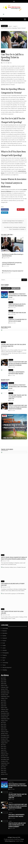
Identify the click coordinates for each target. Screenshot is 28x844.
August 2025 (4, 698)
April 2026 (3, 683)
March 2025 (4, 707)
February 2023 (4, 753)
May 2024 (3, 726)
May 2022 (3, 770)
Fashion (4, 635)
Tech (3, 660)
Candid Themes (19, 841)
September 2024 (5, 718)
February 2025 (4, 709)
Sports (4, 657)
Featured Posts (6, 327)
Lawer (3, 51)
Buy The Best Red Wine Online (17, 312)
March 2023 (4, 752)
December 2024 (5, 713)
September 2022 (5, 763)
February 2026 (4, 687)
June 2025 (3, 702)
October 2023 (4, 739)
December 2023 (5, 735)
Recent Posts (16, 288)
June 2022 (3, 768)
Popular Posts (6, 288)
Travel (2, 555)
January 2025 (4, 711)
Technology (11, 291)
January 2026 (4, 689)
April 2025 (3, 705)
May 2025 (3, 704)
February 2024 (4, 731)
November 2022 (5, 759)
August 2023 (4, 742)
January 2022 (4, 774)
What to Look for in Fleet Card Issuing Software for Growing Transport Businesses (17, 363)
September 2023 (5, 741)
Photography (5, 652)
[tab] (6, 288)
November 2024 (5, 715)
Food (3, 643)
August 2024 (4, 720)
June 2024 (3, 724)
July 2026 (3, 678)
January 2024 (4, 733)
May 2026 (3, 681)
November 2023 (5, 737)
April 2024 (3, 728)
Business (11, 302)
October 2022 (4, 761)
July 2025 (3, 700)
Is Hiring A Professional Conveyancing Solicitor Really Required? (11, 263)
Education (4, 633)
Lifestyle (4, 650)
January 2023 (4, 755)
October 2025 (4, 694)
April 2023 (3, 750)
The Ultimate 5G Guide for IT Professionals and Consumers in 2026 (17, 295)
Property (4, 655)
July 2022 (3, 766)
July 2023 (3, 744)
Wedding (4, 670)
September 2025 (5, 696)
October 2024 (4, 717)
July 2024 (3, 722)
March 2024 (4, 729)
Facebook (5, 209)
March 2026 (4, 685)
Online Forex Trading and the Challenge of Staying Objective (17, 396)
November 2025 (5, 692)
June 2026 (3, 680)
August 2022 (4, 765)
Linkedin (5, 212)
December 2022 (5, 757)
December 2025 (5, 691)
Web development (6, 667)
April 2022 (3, 772)
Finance (4, 640)
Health (4, 645)
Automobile (5, 628)
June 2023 (3, 746)
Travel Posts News (7, 449)
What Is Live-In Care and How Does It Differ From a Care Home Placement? (17, 824)
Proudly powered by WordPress (12, 839)
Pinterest (21, 209)
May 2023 (3, 748)
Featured (4, 638)
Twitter (13, 209)
